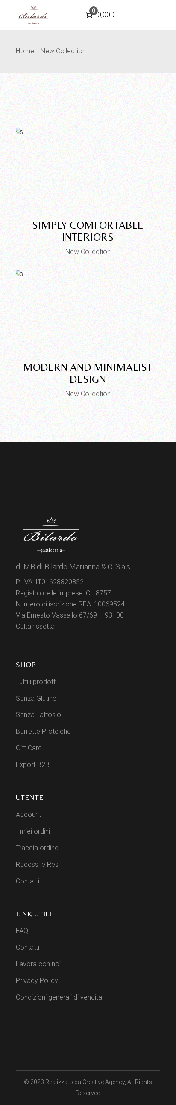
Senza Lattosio (38, 715)
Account (28, 815)
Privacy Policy (37, 981)
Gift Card (29, 748)
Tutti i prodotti (36, 682)
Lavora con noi (38, 964)
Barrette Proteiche (43, 731)
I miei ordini (33, 831)
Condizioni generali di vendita (59, 997)
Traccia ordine (37, 848)
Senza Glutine (36, 698)
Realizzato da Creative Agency (85, 1082)
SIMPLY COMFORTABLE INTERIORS (88, 231)
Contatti (27, 881)
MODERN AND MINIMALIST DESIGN (88, 373)
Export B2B (33, 765)
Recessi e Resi (38, 864)
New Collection (88, 252)
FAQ (22, 931)
